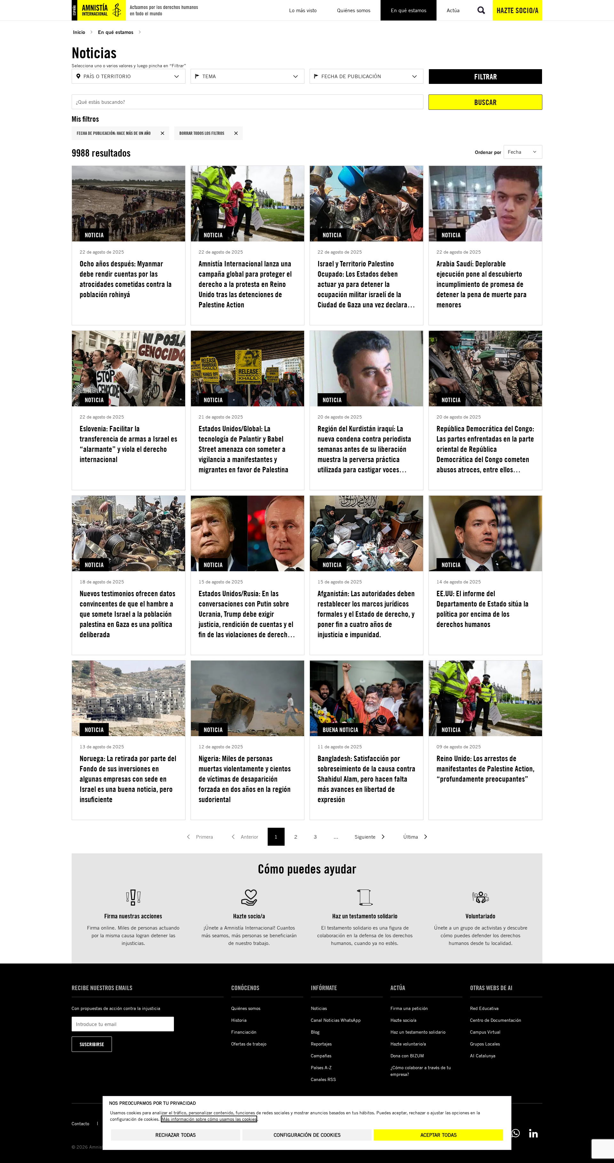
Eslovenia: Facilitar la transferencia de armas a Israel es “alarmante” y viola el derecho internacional (128, 444)
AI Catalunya (482, 1055)
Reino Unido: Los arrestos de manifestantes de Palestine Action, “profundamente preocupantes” (485, 768)
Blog (315, 1032)
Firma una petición (409, 1008)
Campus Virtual (485, 1032)
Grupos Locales (485, 1043)
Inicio (79, 31)
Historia (239, 1020)
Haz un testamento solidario (417, 1032)
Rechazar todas (175, 1135)
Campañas (321, 1055)
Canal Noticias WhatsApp (336, 1020)
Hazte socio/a (518, 10)
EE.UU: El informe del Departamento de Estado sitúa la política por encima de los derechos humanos (483, 609)
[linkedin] (533, 1133)
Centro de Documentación (495, 1020)
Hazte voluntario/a (408, 1043)
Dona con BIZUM (407, 1055)
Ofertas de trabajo (248, 1043)
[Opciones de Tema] (295, 76)
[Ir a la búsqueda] (481, 10)
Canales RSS (323, 1079)
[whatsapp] (515, 1133)
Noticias (319, 1008)
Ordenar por (488, 152)
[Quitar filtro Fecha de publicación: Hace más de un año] (162, 133)
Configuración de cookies (307, 1135)
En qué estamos (115, 31)
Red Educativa (484, 1008)
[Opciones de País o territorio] (176, 76)
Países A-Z (321, 1067)
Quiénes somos (245, 1008)
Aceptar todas (439, 1135)
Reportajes (321, 1043)
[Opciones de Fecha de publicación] (414, 76)
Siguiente (365, 837)
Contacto (80, 1123)
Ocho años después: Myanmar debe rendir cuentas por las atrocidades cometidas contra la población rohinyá (126, 279)
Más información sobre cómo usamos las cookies (208, 1119)
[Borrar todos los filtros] (236, 133)
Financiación (243, 1032)
